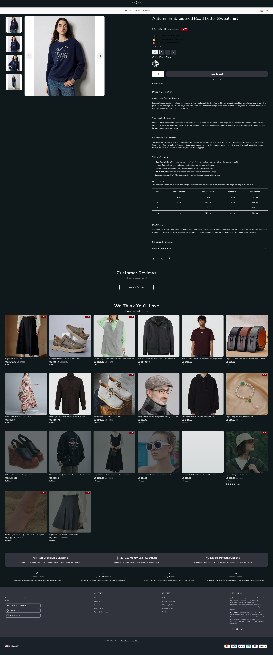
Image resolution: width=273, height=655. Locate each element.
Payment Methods (169, 601)
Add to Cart (217, 74)
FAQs (164, 598)
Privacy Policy (99, 608)
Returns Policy (167, 608)
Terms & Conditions (101, 612)
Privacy (127, 641)
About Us (97, 601)
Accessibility (134, 641)
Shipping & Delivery (169, 605)
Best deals (146, 10)
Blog (96, 598)
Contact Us (98, 605)
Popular (137, 10)
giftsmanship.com (236, 598)
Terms (123, 641)
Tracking (165, 612)
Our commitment (236, 612)
